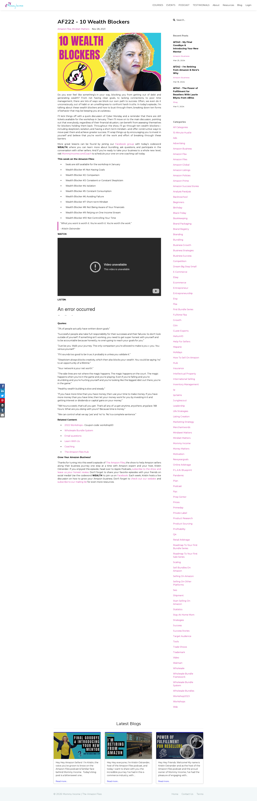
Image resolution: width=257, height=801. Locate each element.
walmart (177, 663)
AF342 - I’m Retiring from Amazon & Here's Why (186, 69)
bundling (178, 240)
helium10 (178, 336)
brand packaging (182, 223)
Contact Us (187, 794)
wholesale (178, 668)
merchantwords (181, 427)
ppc (175, 491)
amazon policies (181, 175)
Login (248, 5)
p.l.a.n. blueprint (182, 470)
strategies (178, 620)
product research (183, 518)
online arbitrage (182, 465)
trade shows (180, 647)
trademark (179, 652)
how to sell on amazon (186, 357)
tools (176, 641)
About (216, 5)
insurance (178, 368)
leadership (179, 406)
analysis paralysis (182, 191)
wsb (175, 707)
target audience (182, 636)
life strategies (180, 411)
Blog (239, 5)
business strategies (183, 250)
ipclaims (177, 395)
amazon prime (181, 181)
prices (176, 502)
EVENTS (170, 5)
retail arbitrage (181, 540)
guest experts (180, 331)
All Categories (180, 127)
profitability (179, 529)
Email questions (73, 436)
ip (174, 390)
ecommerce (179, 282)
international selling (184, 379)
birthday (177, 207)
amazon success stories (186, 186)
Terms (200, 794)
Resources (228, 5)
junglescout (180, 400)
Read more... (61, 781)
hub (175, 363)
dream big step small (185, 266)
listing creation (181, 416)
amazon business (181, 56)
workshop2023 (181, 696)
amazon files (180, 159)
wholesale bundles (183, 691)
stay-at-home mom (183, 615)
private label (180, 513)
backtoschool (180, 197)
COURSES (157, 5)
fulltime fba (180, 315)
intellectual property (184, 373)
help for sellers (181, 341)
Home (175, 794)
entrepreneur (180, 288)
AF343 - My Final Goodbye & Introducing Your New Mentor (185, 47)
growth (177, 320)
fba (175, 304)
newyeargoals (180, 459)
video (176, 657)
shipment (178, 595)
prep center (179, 497)
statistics (177, 609)
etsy (175, 298)
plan (175, 481)
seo (175, 590)
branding (178, 234)
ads (175, 138)
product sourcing (182, 523)
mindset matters (80, 29)
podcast (177, 486)
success (177, 625)
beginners (178, 202)
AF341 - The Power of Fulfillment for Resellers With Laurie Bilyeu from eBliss (185, 93)
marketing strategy (183, 422)
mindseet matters (182, 432)
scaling (177, 562)
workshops (179, 701)
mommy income (182, 443)
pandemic (178, 475)
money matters (181, 448)
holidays (177, 352)
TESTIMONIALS (201, 5)
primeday (178, 507)
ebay (175, 102)
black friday (179, 213)
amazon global (181, 165)
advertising (179, 143)
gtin (175, 325)
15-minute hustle (182, 132)
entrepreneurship (183, 293)
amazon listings (181, 170)
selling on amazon (183, 576)
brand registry (181, 229)
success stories (181, 631)
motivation (178, 454)
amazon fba (64, 29)
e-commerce (180, 272)
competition (179, 261)
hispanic (177, 347)
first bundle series (183, 309)
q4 (174, 534)
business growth (182, 245)
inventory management (186, 384)
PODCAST (184, 5)
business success (182, 256)
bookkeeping (180, 218)
